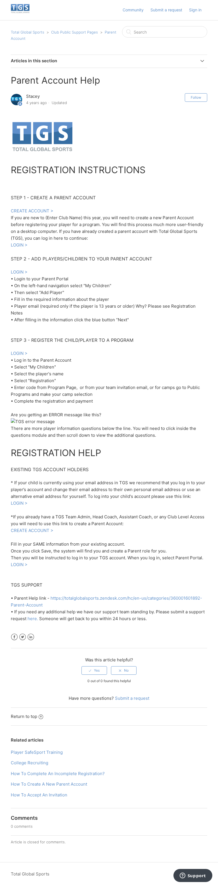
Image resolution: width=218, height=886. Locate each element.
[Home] (20, 13)
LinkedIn (30, 637)
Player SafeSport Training (37, 752)
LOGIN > (19, 245)
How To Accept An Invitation (39, 795)
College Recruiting (29, 762)
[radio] (94, 670)
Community (133, 9)
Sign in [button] (195, 9)
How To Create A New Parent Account (49, 784)
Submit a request (166, 9)
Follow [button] (196, 97)
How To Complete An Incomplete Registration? (58, 773)
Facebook (14, 637)
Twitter (22, 637)
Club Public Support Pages (74, 32)
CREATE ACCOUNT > (32, 211)
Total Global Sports (27, 32)
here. (33, 618)
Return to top (24, 716)
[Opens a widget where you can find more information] (192, 876)
